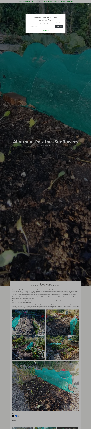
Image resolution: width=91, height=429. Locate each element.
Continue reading (45, 30)
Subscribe (59, 26)
